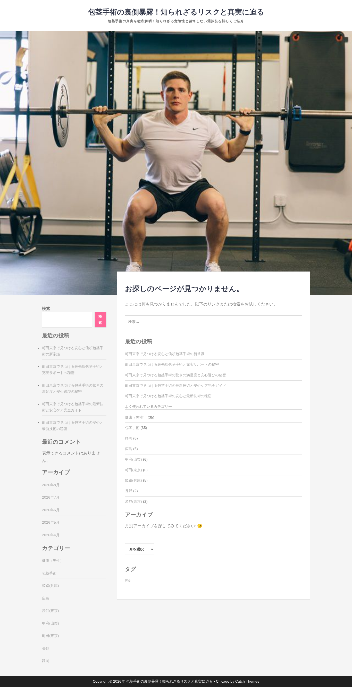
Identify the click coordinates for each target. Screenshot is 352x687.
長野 (128, 491)
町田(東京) (133, 470)
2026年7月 (51, 497)
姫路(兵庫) (133, 480)
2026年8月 (51, 485)
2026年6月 (51, 510)
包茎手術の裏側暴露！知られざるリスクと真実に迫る (176, 12)
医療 (128, 580)
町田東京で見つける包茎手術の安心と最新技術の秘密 (168, 396)
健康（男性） (136, 417)
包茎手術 (132, 428)
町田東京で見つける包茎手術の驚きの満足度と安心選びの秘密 (175, 375)
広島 (128, 449)
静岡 (128, 438)
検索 (46, 308)
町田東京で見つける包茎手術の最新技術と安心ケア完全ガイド (175, 386)
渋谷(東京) (133, 501)
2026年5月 (51, 522)
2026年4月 (51, 535)
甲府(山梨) (133, 459)
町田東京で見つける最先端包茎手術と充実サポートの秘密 (172, 364)
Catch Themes (247, 681)
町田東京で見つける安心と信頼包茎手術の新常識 (164, 354)
